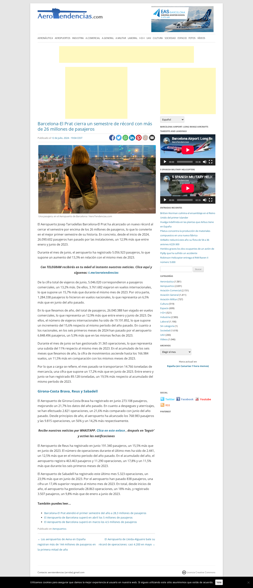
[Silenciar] (205, 162)
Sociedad (170, 38)
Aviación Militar (168, 299)
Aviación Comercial (170, 290)
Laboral (132, 38)
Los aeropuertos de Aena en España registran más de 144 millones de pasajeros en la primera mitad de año (67, 544)
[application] (187, 149)
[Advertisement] (126, 54)
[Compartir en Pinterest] (139, 139)
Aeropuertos (62, 38)
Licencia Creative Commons (201, 572)
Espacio (182, 38)
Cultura (158, 38)
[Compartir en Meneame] (145, 139)
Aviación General (169, 295)
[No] (248, 582)
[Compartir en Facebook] (112, 139)
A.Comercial (93, 38)
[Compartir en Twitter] (119, 139)
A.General (108, 38)
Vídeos (201, 38)
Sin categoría (167, 326)
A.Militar (121, 38)
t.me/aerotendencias (103, 273)
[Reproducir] (165, 162)
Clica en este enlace (111, 430)
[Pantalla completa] (210, 162)
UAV (149, 38)
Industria (78, 38)
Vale (219, 582)
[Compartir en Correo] (152, 139)
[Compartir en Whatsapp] (125, 139)
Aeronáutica (45, 38)
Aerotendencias (70, 15)
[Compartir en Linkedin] (132, 139)
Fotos (192, 38)
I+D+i (142, 38)
